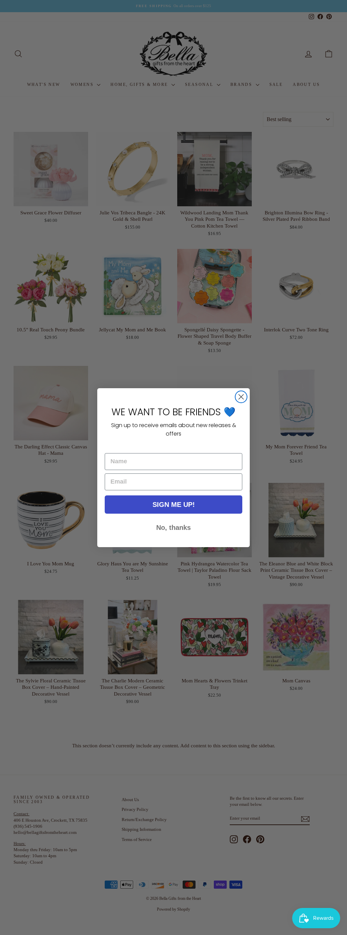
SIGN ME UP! (173, 504)
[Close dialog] (241, 397)
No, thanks (173, 527)
